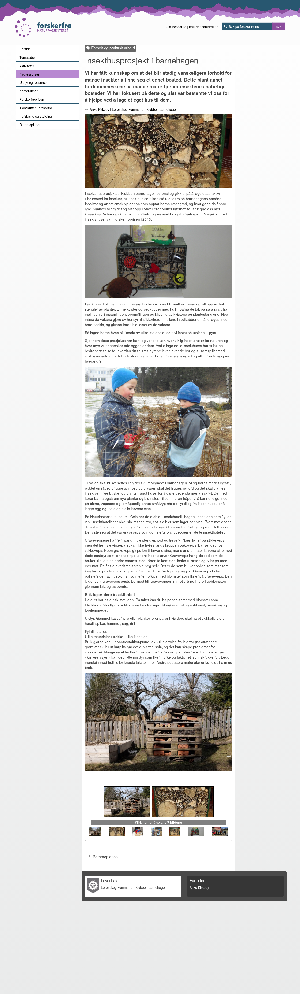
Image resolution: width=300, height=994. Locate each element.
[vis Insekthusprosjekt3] (175, 831)
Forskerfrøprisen (31, 99)
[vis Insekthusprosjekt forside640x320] (117, 831)
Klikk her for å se (158, 822)
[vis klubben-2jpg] (220, 831)
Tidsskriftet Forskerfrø (35, 107)
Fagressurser (29, 74)
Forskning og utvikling (35, 116)
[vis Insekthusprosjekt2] (156, 831)
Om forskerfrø (176, 26)
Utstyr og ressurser (33, 82)
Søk (278, 26)
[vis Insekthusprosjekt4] (196, 831)
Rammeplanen (30, 124)
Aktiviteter (26, 65)
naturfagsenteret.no (203, 26)
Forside (25, 49)
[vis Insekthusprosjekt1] (138, 831)
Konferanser (28, 91)
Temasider (27, 57)
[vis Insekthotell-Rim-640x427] (95, 831)
